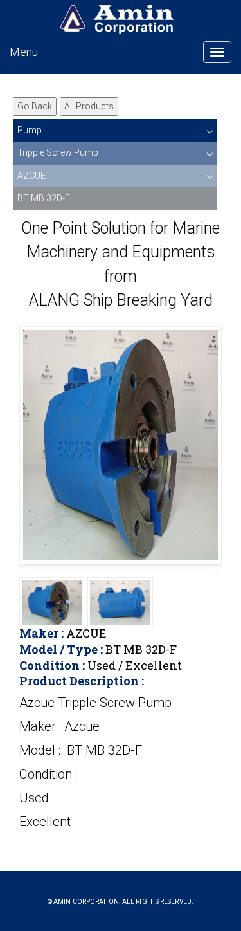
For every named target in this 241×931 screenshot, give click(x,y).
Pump (29, 130)
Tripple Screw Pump (57, 152)
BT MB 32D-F (43, 198)
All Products (89, 106)
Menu (24, 52)
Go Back (34, 106)
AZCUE (31, 176)
